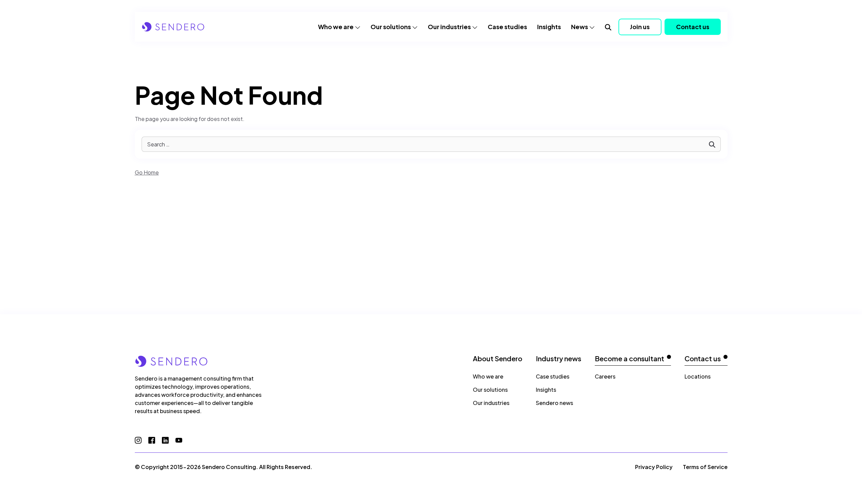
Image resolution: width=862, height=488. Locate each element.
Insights (549, 26)
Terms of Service (705, 466)
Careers (605, 376)
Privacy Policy (654, 466)
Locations (698, 376)
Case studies (507, 26)
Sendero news (554, 402)
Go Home (147, 172)
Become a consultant (629, 358)
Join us (640, 26)
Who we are (336, 26)
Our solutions (391, 26)
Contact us (692, 26)
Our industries (449, 26)
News (579, 26)
